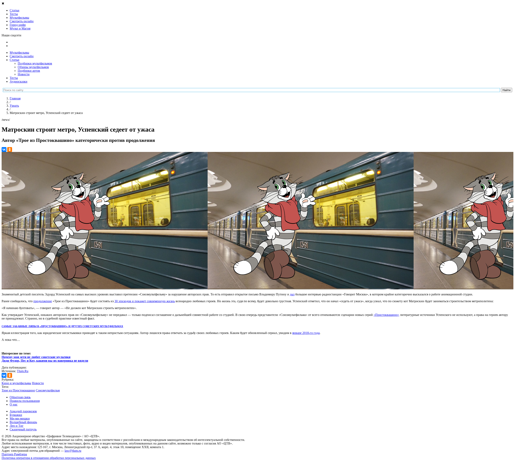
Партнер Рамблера (14, 454)
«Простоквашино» (386, 315)
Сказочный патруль (23, 429)
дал (292, 294)
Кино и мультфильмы (16, 383)
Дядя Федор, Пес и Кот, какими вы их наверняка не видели (45, 360)
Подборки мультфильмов (35, 63)
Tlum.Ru (22, 371)
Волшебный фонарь (23, 422)
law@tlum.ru (73, 450)
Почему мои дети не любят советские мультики (36, 357)
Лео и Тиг (17, 425)
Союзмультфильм (48, 390)
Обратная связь (20, 397)
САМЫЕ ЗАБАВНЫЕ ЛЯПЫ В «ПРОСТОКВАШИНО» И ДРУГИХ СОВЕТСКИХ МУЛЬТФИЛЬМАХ (62, 326)
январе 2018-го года (306, 333)
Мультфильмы (19, 52)
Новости (24, 74)
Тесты (14, 78)
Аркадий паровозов (23, 411)
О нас (14, 404)
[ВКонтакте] (4, 149)
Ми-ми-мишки (20, 418)
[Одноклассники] (9, 149)
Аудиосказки (18, 81)
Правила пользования (25, 401)
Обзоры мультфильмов (33, 67)
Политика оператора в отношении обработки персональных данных (49, 458)
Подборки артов (29, 70)
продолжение (42, 301)
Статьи (14, 59)
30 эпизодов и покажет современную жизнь (144, 301)
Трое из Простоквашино (18, 390)
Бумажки (16, 415)
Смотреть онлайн (22, 56)
